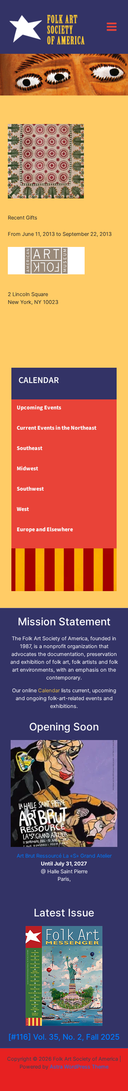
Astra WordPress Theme (79, 1067)
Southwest (30, 489)
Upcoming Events (39, 408)
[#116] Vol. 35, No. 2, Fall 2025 (64, 1036)
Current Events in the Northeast (56, 428)
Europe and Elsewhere (45, 529)
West (23, 509)
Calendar (49, 690)
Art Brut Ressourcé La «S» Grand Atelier (64, 856)
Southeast (29, 448)
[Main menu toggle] (111, 26)
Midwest (27, 468)
